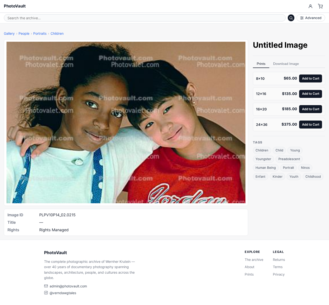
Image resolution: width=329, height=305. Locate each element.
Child (279, 150)
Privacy (279, 274)
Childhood (313, 176)
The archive (254, 260)
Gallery (9, 33)
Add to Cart (310, 78)
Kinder (278, 176)
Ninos (305, 167)
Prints (261, 64)
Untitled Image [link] (280, 45)
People (24, 33)
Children (57, 33)
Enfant (260, 176)
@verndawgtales (63, 293)
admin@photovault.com (68, 286)
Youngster (263, 159)
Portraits (39, 33)
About (249, 267)
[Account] (310, 6)
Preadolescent (289, 159)
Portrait (288, 167)
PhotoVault (15, 6)
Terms (278, 267)
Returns (279, 260)
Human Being (266, 167)
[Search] (291, 17)
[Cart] (320, 6)
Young (295, 150)
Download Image (286, 64)
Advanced (313, 18)
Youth (294, 176)
